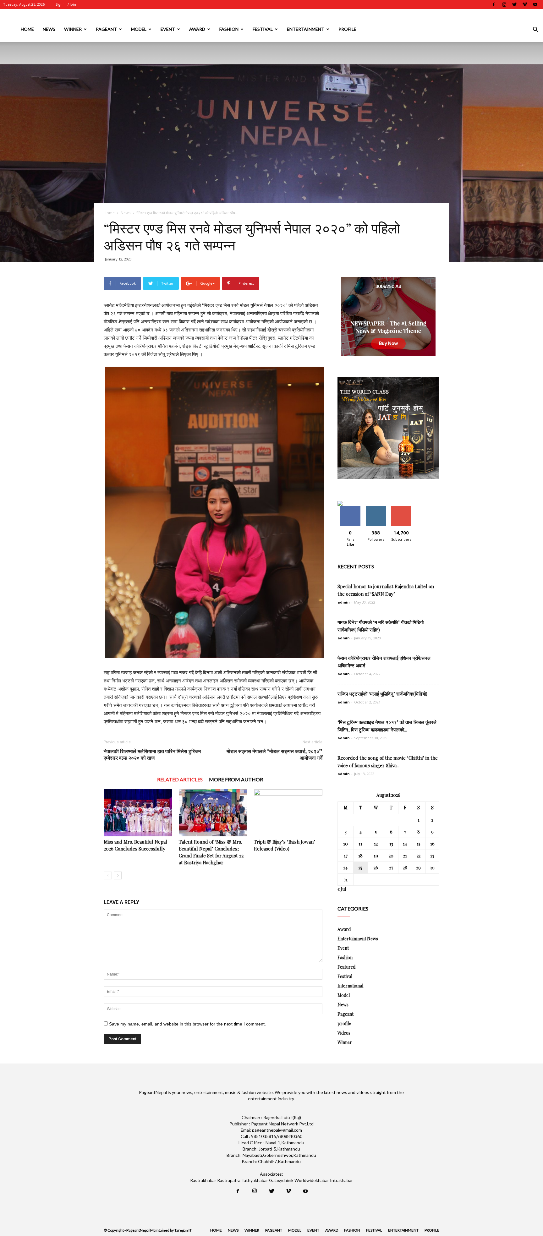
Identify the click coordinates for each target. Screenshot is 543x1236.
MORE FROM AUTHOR (236, 779)
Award (197, 29)
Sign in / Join (66, 4)
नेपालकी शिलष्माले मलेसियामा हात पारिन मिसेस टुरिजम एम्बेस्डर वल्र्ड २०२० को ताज (152, 754)
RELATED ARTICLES (180, 779)
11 (360, 844)
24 (345, 868)
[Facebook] (493, 4)
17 (346, 856)
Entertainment (305, 29)
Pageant (106, 29)
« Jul (341, 889)
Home (27, 29)
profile (347, 29)
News (49, 29)
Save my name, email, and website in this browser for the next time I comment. (187, 1023)
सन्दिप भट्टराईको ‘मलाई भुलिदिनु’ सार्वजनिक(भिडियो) (382, 694)
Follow (375, 508)
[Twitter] (514, 4)
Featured (346, 967)
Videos (343, 1033)
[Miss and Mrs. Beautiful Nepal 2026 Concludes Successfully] (138, 812)
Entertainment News (357, 939)
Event (168, 29)
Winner (73, 29)
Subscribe (401, 508)
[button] (535, 30)
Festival (263, 29)
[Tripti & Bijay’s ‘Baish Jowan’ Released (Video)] (288, 812)
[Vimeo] (524, 4)
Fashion (229, 29)
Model (138, 29)
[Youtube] (535, 4)
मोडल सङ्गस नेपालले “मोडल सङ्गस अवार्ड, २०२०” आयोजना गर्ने (274, 754)
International (350, 986)
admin (343, 602)
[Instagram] (504, 4)
